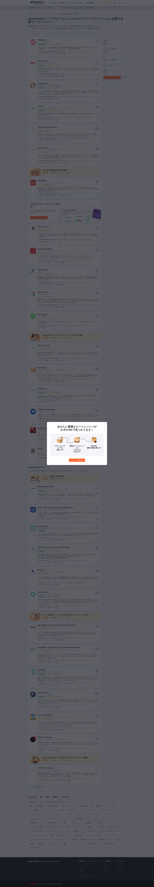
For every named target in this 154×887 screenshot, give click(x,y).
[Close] (105, 424)
